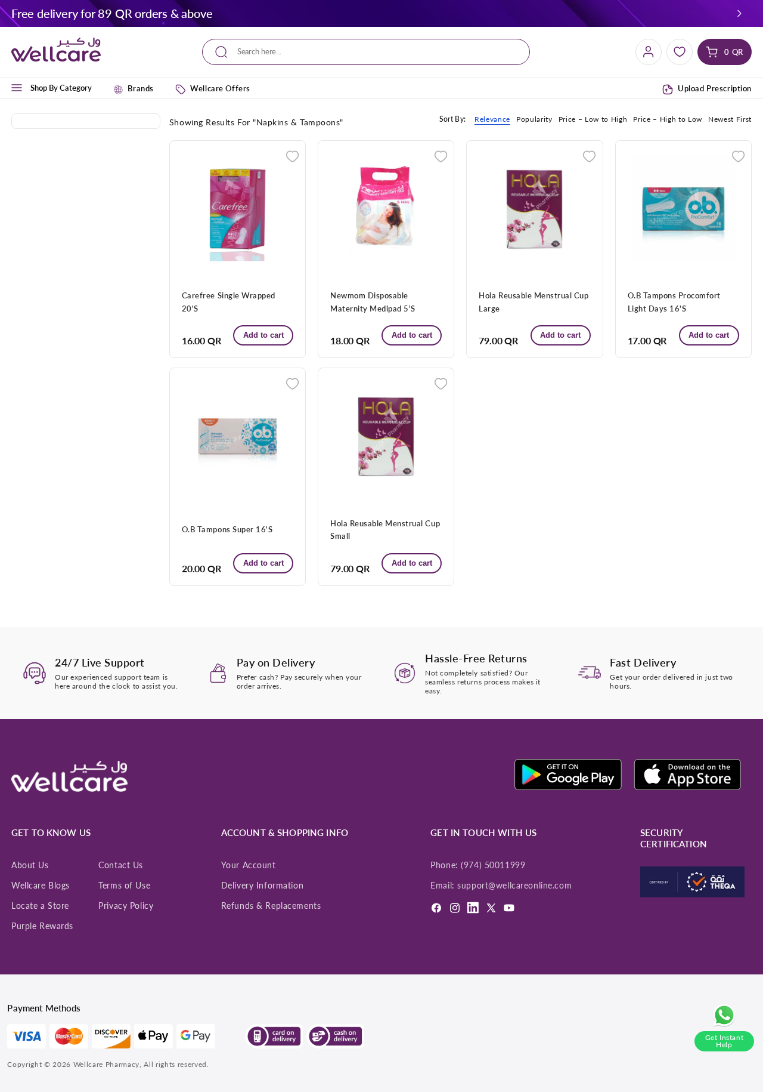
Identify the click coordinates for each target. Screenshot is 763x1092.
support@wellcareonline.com (514, 885)
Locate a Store (40, 906)
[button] (740, 13)
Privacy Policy (125, 906)
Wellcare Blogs (40, 885)
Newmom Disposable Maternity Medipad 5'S (372, 302)
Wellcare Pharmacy (106, 1064)
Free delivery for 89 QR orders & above (111, 13)
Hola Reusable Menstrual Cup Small (385, 530)
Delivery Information (262, 885)
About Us (30, 865)
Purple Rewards (42, 926)
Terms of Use (124, 885)
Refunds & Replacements (271, 906)
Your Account (248, 865)
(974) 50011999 (493, 865)
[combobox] (366, 52)
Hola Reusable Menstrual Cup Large (533, 302)
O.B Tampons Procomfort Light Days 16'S (674, 302)
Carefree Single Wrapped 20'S (228, 302)
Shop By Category (61, 87)
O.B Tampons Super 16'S (227, 529)
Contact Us (120, 865)
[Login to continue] (292, 155)
